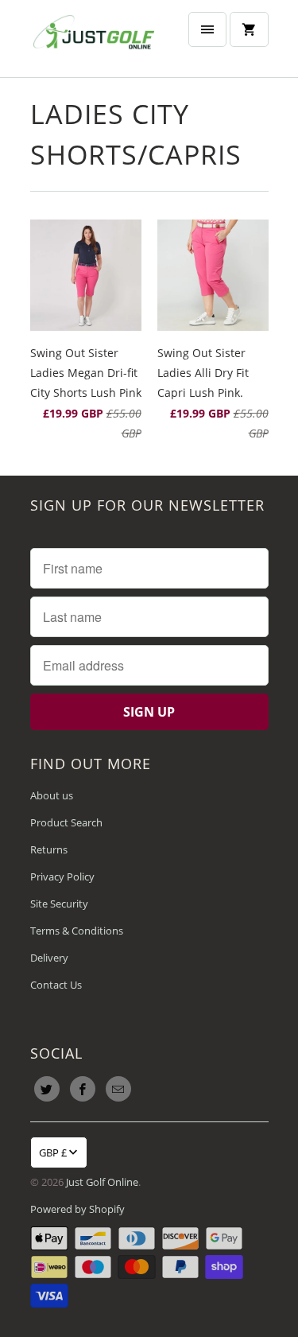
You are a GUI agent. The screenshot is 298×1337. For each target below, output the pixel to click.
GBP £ (53, 1152)
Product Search (66, 822)
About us (51, 795)
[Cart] (249, 29)
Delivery (49, 957)
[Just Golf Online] (93, 38)
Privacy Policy (62, 876)
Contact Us (56, 984)
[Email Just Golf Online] (118, 1089)
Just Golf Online (102, 1182)
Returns (49, 849)
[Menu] (207, 29)
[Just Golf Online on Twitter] (47, 1089)
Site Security (59, 903)
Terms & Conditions (76, 930)
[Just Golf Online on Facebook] (82, 1089)
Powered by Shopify (77, 1209)
